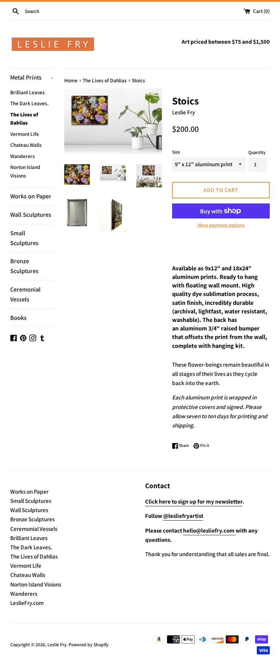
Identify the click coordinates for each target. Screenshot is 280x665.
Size (176, 152)
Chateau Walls (26, 144)
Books (18, 318)
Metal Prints (31, 77)
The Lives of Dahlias (24, 118)
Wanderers (22, 156)
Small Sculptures (24, 238)
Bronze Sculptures (24, 266)
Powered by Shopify (89, 644)
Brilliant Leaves (27, 92)
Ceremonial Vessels (25, 294)
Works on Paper (30, 196)
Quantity (257, 152)
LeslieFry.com (27, 603)
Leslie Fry (56, 644)
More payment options (221, 225)
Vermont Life (24, 133)
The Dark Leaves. (29, 103)
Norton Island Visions (25, 171)
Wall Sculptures (30, 214)
